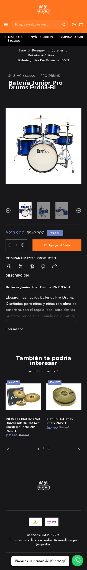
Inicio (22, 50)
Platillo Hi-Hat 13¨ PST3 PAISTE (60, 421)
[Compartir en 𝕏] (21, 267)
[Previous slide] (9, 210)
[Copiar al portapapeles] (54, 267)
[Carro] (81, 24)
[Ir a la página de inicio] (43, 9)
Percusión (38, 50)
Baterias (58, 50)
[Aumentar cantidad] (23, 245)
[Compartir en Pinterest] (43, 267)
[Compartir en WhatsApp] (32, 267)
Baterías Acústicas (41, 55)
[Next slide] (77, 210)
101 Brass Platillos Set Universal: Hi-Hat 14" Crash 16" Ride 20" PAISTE (23, 424)
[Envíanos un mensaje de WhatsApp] (77, 560)
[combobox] (40, 24)
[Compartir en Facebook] (9, 267)
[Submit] (64, 24)
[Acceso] (74, 24)
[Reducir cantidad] (10, 245)
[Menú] (6, 24)
